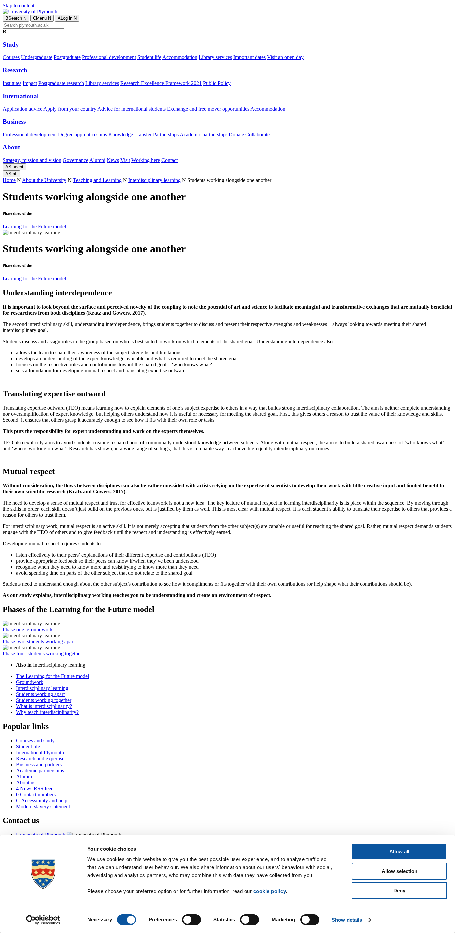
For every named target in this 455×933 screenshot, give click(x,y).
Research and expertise (40, 758)
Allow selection (399, 871)
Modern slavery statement (43, 806)
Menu (42, 18)
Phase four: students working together (42, 653)
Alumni (97, 160)
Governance (75, 160)
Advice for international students (131, 109)
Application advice (22, 109)
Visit (125, 160)
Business (14, 121)
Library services (215, 57)
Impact (30, 83)
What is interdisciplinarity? (44, 706)
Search (15, 18)
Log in (67, 18)
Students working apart (40, 694)
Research (15, 70)
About (11, 147)
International (21, 96)
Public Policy (217, 83)
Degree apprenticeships (82, 134)
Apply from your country (69, 109)
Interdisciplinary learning (154, 180)
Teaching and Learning (97, 180)
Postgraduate (67, 57)
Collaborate (257, 134)
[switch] (191, 919)
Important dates (249, 57)
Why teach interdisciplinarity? (47, 712)
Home (9, 180)
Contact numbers (36, 794)
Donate (236, 134)
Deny (399, 890)
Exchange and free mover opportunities (208, 109)
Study (11, 44)
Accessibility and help (41, 800)
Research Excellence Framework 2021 (161, 83)
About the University (44, 180)
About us (25, 782)
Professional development (109, 57)
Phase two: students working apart (39, 641)
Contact (169, 160)
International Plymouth (40, 752)
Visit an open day (285, 57)
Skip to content (18, 5)
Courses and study (35, 740)
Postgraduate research (61, 83)
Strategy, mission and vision (32, 160)
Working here (145, 160)
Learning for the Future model (34, 226)
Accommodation (179, 57)
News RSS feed (35, 788)
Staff (11, 173)
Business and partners (39, 764)
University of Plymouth (40, 834)
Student (14, 166)
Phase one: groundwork (28, 629)
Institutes (12, 83)
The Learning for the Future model (52, 676)
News (113, 160)
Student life (149, 57)
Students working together (43, 700)
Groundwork (29, 682)
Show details (347, 920)
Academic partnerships (204, 134)
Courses (11, 57)
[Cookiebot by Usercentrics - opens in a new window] (43, 920)
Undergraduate (36, 57)
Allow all (399, 851)
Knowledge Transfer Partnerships (143, 134)
